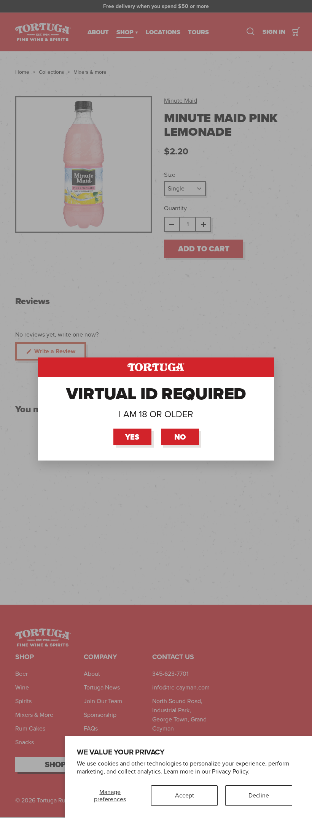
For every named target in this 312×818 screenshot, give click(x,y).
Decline (258, 795)
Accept (184, 795)
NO (180, 437)
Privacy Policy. (231, 771)
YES (132, 437)
